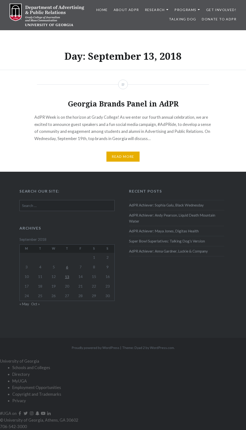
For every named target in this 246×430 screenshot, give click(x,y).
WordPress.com (162, 348)
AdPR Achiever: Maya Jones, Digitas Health (164, 231)
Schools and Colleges (31, 367)
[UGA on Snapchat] (38, 413)
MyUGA (19, 380)
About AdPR (126, 10)
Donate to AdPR (219, 19)
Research (155, 10)
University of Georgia (19, 361)
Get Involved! (221, 10)
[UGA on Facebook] (20, 413)
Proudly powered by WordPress (95, 348)
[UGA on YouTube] (43, 413)
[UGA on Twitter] (26, 413)
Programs (185, 10)
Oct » (35, 304)
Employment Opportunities (36, 387)
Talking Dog (182, 19)
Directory (21, 374)
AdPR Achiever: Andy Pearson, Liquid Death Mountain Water (172, 218)
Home (102, 10)
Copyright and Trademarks (36, 394)
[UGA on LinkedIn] (48, 413)
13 (67, 277)
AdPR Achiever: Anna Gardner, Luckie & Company (169, 251)
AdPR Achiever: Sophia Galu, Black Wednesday (166, 205)
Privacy (19, 400)
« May (24, 304)
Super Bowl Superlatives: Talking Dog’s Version (167, 241)
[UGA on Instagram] (32, 413)
